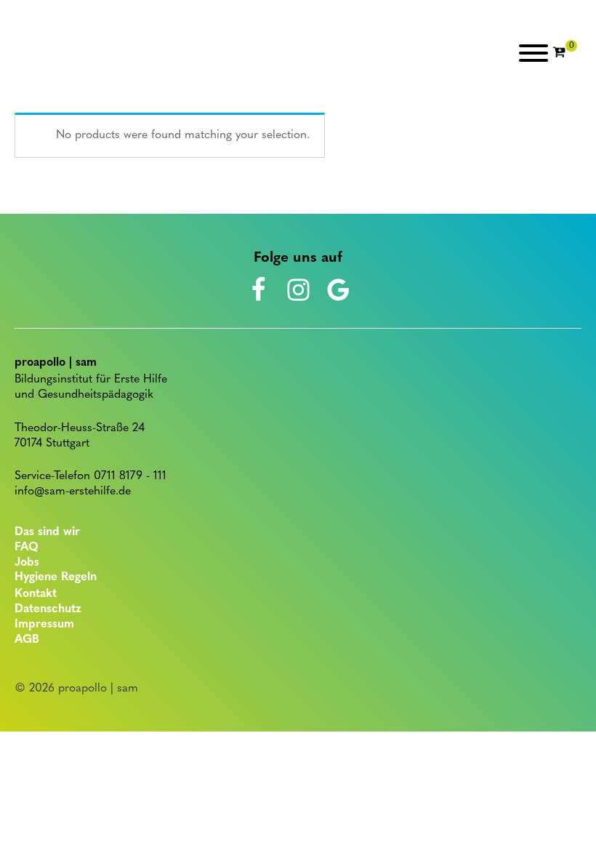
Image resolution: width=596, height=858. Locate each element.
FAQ (27, 547)
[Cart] (564, 53)
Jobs (27, 563)
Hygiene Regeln (56, 577)
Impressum (44, 624)
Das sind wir (47, 532)
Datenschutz (48, 609)
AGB (27, 640)
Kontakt (36, 594)
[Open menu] (533, 53)
